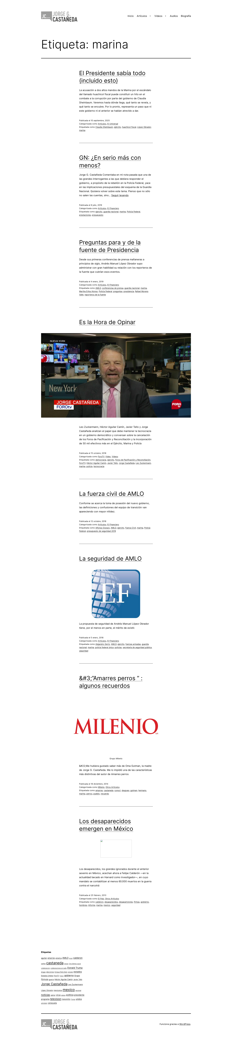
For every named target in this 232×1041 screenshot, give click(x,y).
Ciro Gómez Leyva (75, 964)
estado (70, 972)
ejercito (98, 211)
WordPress (184, 1024)
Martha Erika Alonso (88, 291)
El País (101, 898)
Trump (73, 999)
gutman (133, 790)
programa (45, 999)
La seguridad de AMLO (110, 558)
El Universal (112, 124)
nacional (78, 990)
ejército (117, 127)
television (55, 998)
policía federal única (104, 647)
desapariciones (126, 902)
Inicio (131, 16)
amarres (99, 790)
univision (44, 1003)
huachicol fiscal (129, 127)
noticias (45, 994)
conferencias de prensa (112, 288)
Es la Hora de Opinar (107, 322)
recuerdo (105, 793)
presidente (79, 995)
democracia (100, 460)
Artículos (142, 16)
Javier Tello (112, 463)
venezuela (52, 1003)
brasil (71, 958)
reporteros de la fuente (95, 294)
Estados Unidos (47, 976)
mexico (107, 905)
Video (108, 456)
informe (91, 905)
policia (89, 466)
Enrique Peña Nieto (61, 972)
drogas (43, 972)
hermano (142, 790)
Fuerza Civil (130, 528)
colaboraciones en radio (59, 968)
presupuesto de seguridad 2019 (101, 531)
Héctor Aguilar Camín (96, 463)
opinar (53, 995)
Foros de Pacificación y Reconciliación (132, 460)
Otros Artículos (113, 787)
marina (82, 130)
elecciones (50, 972)
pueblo (96, 793)
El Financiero (113, 208)
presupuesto (97, 215)
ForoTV (101, 456)
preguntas (117, 291)
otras (58, 995)
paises (63, 995)
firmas (137, 902)
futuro (62, 976)
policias (118, 647)
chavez (66, 964)
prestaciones (85, 215)
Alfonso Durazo (102, 528)
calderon (99, 902)
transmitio (66, 999)
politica (69, 995)
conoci (117, 790)
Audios (174, 16)
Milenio (101, 787)
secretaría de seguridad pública (137, 647)
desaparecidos (111, 902)
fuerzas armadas (133, 644)
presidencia (128, 291)
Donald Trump (75, 967)
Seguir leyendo (120, 195)
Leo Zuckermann (143, 463)
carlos (43, 964)
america (58, 958)
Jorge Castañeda (127, 463)
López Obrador (144, 127)
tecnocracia (99, 466)
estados (78, 971)
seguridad (83, 651)
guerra (51, 979)
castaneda (108, 790)
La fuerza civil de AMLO (111, 493)
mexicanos (58, 990)
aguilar (44, 958)
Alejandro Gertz (102, 644)
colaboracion (45, 968)
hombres (83, 905)
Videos (158, 16)
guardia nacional (111, 211)
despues (125, 790)
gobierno (145, 902)
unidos (79, 999)
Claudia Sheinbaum (104, 127)
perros (89, 793)
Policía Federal (133, 211)
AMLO (98, 288)
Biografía (186, 16)
